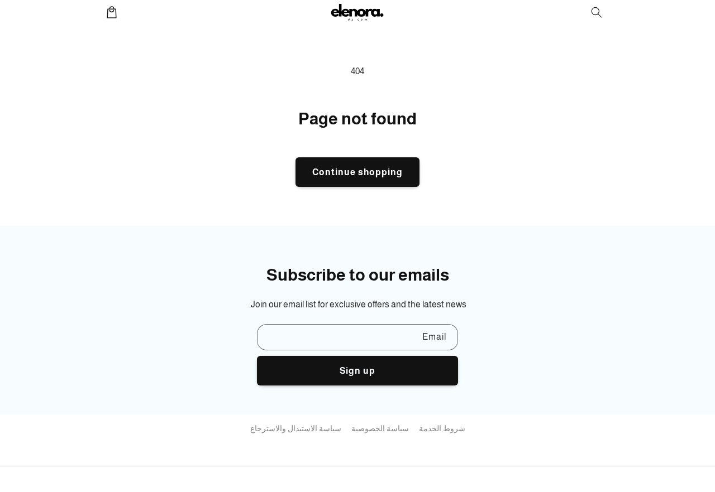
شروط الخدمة (442, 428)
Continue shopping (357, 172)
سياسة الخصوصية (380, 428)
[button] (596, 12)
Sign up (357, 370)
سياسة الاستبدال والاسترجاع (295, 428)
